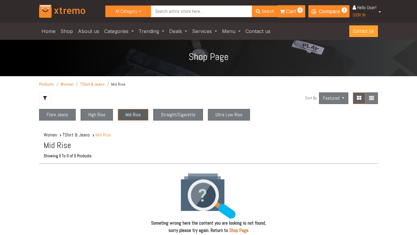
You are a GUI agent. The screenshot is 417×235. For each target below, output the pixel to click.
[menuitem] (48, 31)
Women (67, 84)
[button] (333, 98)
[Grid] (359, 98)
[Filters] (45, 98)
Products (46, 84)
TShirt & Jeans (92, 84)
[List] (371, 98)
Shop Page (238, 230)
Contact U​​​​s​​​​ (363, 31)
